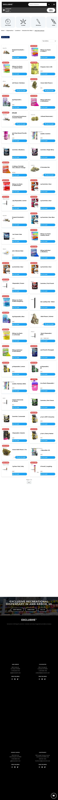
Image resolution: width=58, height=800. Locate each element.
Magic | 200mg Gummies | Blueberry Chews (14, 150)
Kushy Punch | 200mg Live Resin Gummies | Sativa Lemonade (12, 334)
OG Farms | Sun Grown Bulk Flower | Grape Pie (42, 83)
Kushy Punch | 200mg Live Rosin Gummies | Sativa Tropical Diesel (12, 67)
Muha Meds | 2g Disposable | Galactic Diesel (14, 433)
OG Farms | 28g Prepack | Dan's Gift (41, 67)
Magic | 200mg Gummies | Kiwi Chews (42, 400)
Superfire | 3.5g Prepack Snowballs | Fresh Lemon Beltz (13, 50)
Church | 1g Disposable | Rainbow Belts (14, 383)
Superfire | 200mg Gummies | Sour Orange (41, 267)
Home (2, 30)
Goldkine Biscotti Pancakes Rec (40, 167)
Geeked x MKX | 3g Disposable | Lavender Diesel (12, 100)
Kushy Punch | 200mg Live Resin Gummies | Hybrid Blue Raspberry (13, 300)
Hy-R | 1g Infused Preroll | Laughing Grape (41, 467)
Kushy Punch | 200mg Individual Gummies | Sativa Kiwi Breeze (12, 350)
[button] (54, 4)
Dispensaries (9, 30)
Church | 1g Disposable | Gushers (40, 133)
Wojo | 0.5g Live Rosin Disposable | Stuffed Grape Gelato (41, 334)
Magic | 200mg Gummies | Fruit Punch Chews (42, 284)
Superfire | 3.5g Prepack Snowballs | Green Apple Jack (13, 218)
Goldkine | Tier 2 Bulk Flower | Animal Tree (42, 317)
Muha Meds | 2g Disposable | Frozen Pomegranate (13, 284)
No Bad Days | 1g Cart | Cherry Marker (42, 433)
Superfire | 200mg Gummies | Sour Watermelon (41, 201)
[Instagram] (12, 679)
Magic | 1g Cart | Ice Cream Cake (12, 234)
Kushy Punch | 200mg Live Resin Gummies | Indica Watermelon (12, 184)
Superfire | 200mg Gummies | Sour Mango (13, 267)
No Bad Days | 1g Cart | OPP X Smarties (42, 417)
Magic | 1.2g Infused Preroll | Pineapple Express (42, 350)
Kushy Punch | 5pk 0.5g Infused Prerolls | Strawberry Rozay (15, 133)
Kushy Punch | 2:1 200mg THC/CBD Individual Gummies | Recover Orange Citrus (14, 168)
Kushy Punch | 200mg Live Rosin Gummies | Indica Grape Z (41, 50)
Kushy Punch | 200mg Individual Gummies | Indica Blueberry (40, 251)
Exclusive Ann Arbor (27, 30)
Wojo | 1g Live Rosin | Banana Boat (13, 251)
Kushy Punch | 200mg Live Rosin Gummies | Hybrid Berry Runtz (41, 234)
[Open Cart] (54, 796)
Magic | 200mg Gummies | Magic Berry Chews (42, 150)
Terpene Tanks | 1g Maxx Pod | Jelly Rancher (13, 467)
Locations (17, 30)
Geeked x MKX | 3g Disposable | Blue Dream (13, 317)
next (29, 482)
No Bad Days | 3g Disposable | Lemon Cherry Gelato (14, 367)
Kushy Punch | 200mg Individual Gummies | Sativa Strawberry (40, 100)
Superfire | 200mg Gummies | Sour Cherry (41, 184)
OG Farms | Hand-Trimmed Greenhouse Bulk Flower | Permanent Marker (14, 117)
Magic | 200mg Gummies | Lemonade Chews (14, 417)
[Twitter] (17, 679)
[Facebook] (15, 679)
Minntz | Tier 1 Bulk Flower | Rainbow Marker (14, 83)
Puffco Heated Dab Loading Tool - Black (43, 301)
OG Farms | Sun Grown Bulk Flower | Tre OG (15, 450)
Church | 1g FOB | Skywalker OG (40, 450)
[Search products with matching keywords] (49, 4)
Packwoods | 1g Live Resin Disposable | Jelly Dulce (42, 384)
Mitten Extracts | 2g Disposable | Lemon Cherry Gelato (14, 201)
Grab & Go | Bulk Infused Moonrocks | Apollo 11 (42, 117)
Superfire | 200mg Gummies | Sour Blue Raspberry (43, 218)
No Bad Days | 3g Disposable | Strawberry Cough (40, 367)
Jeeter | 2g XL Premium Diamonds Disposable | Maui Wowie (13, 400)
